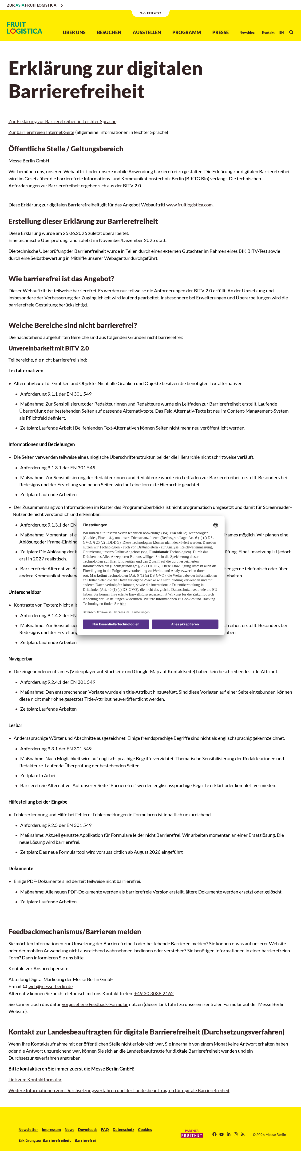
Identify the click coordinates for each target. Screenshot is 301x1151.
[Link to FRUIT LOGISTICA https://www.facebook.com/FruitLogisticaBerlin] (214, 1134)
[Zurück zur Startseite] (24, 28)
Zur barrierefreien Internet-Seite (41, 132)
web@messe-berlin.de (50, 986)
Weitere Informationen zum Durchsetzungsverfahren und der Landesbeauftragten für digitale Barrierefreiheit (119, 1090)
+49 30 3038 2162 (154, 993)
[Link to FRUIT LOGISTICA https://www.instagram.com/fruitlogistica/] (236, 1134)
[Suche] (291, 32)
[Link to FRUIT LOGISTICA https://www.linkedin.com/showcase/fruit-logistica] (228, 1134)
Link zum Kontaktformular (35, 1079)
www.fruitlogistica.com (189, 204)
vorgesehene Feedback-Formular (95, 1004)
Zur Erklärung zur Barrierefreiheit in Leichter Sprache (62, 121)
